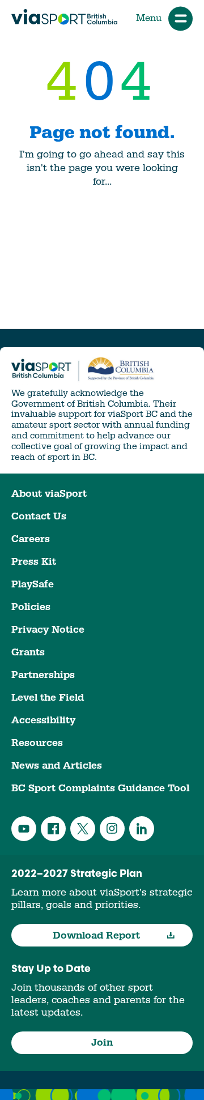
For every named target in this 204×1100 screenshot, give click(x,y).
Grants (28, 652)
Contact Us (38, 516)
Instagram (112, 828)
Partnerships (43, 674)
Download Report (96, 935)
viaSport (64, 17)
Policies (30, 606)
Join (102, 1042)
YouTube (23, 828)
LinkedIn (141, 828)
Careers (30, 538)
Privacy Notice (47, 629)
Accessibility (43, 720)
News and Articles (56, 765)
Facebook (53, 828)
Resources (37, 742)
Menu (149, 18)
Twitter (82, 828)
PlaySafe (32, 584)
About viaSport (49, 493)
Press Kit (33, 561)
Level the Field (47, 697)
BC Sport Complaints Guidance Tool (100, 788)
